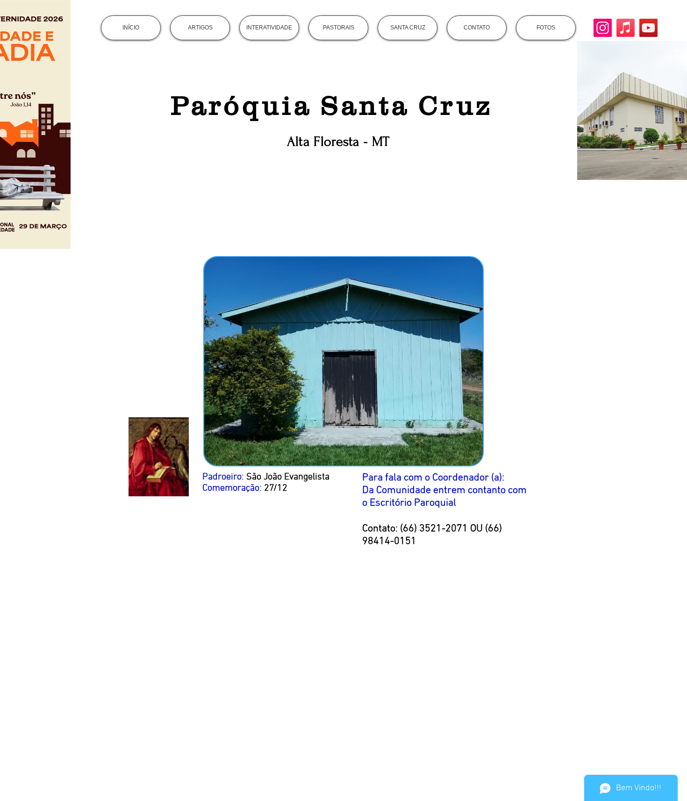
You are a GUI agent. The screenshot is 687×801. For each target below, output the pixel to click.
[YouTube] (648, 28)
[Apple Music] (625, 28)
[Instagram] (603, 28)
